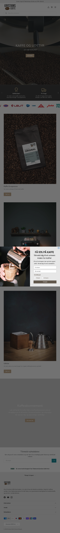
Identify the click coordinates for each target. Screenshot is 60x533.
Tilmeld (45, 282)
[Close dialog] (58, 248)
